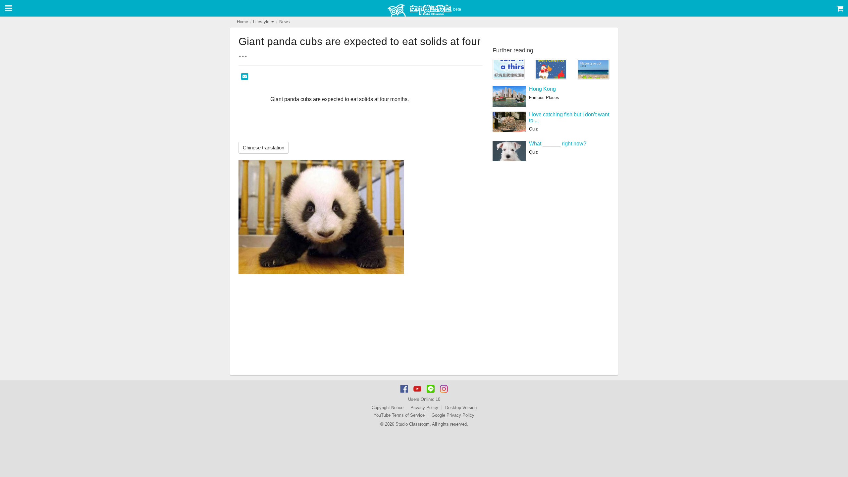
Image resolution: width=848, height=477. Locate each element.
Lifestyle (262, 21)
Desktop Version (461, 407)
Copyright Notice (387, 407)
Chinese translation (263, 147)
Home (242, 21)
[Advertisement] (360, 325)
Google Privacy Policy (453, 415)
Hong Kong (542, 89)
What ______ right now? (557, 143)
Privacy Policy (424, 407)
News (284, 21)
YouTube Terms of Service (399, 415)
